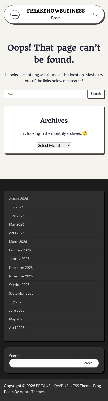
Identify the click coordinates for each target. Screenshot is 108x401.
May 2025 (16, 319)
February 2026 (20, 250)
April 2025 (17, 328)
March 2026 (18, 242)
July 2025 (16, 302)
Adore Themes (32, 391)
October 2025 (19, 285)
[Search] (95, 14)
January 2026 (19, 259)
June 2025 (17, 310)
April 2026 (17, 233)
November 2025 (21, 276)
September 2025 (21, 293)
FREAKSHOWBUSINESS (56, 11)
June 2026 (17, 216)
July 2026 (16, 207)
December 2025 (21, 267)
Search (15, 355)
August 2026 (18, 199)
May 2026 (16, 224)
